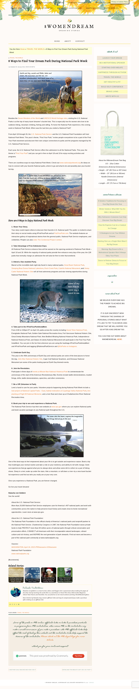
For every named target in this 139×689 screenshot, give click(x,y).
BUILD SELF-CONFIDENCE (112, 87)
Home (22, 49)
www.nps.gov (56, 407)
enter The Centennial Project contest (47, 240)
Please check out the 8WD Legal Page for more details (63, 638)
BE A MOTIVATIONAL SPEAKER (112, 63)
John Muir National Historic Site (30, 359)
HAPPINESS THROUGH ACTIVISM (112, 72)
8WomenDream (69, 27)
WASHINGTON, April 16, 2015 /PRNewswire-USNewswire (34, 547)
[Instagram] (14, 604)
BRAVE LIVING (112, 91)
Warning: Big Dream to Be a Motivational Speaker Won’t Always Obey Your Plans (112, 252)
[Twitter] (16, 604)
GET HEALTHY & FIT (112, 82)
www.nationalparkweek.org (70, 163)
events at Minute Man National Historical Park (50, 372)
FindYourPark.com (61, 233)
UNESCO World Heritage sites (55, 118)
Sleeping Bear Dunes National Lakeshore (27, 268)
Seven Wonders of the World (29, 118)
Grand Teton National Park (76, 330)
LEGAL (91, 682)
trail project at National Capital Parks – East (28, 391)
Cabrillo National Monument (69, 268)
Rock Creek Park (51, 268)
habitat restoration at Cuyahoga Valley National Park (66, 391)
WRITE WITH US (112, 96)
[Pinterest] (18, 604)
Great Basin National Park (74, 265)
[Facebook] (12, 604)
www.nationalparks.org (20, 554)
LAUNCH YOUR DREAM (112, 58)
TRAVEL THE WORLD (35, 49)
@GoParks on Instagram (67, 346)
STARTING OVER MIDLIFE (112, 67)
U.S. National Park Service (41, 134)
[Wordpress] (10, 604)
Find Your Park (21, 153)
